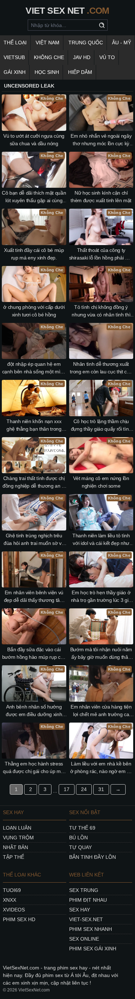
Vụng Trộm (18, 837)
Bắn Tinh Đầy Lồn (92, 857)
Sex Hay (79, 910)
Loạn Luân (17, 828)
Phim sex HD (19, 919)
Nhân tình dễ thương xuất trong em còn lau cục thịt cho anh (101, 368)
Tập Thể (13, 857)
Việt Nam (47, 42)
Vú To (107, 57)
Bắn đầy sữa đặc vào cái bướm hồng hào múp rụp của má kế (34, 654)
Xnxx (9, 900)
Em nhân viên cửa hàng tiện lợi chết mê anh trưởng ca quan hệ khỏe (101, 711)
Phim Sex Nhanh (90, 929)
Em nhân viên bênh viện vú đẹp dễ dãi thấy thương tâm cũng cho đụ (34, 597)
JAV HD (81, 57)
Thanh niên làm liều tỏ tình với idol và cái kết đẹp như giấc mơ (101, 540)
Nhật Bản (15, 847)
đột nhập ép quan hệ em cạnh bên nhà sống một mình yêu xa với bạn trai (34, 368)
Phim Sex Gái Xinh (92, 948)
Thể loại (15, 42)
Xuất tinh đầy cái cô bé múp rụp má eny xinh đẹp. (34, 254)
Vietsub (14, 57)
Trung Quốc (85, 42)
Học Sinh (47, 72)
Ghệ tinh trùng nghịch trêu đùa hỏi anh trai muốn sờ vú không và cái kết (34, 540)
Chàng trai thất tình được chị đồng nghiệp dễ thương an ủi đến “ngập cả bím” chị (34, 482)
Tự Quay (80, 847)
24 (84, 789)
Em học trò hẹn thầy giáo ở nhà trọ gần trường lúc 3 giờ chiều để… (101, 597)
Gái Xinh (15, 72)
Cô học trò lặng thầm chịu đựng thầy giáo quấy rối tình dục (101, 425)
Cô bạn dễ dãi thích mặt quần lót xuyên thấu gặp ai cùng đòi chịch (34, 197)
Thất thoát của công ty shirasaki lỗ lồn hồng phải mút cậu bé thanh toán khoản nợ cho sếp (101, 254)
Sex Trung (83, 890)
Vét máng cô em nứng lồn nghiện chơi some (101, 482)
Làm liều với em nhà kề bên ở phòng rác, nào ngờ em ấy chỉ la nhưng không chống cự (100, 768)
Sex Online (84, 939)
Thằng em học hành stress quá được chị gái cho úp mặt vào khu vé (34, 768)
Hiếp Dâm (80, 72)
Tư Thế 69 (82, 828)
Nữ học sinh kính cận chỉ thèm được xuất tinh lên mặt (101, 196)
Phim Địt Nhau (88, 900)
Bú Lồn (78, 837)
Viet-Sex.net (86, 919)
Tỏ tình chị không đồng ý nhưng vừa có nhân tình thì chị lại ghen (101, 311)
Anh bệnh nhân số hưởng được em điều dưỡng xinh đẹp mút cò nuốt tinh (34, 711)
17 (66, 789)
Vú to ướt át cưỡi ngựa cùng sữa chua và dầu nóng (33, 139)
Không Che (49, 57)
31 (101, 789)
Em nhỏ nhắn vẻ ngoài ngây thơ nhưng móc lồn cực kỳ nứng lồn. (101, 140)
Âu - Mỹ (121, 42)
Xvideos (14, 910)
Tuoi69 (12, 890)
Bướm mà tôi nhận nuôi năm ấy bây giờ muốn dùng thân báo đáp (101, 654)
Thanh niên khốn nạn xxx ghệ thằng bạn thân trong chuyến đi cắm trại (34, 425)
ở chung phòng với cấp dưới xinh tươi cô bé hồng (33, 311)
